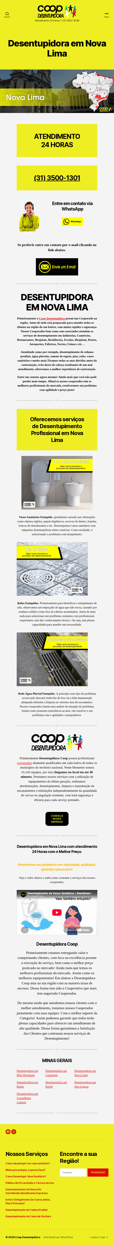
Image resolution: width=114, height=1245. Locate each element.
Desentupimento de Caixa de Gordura (28, 1216)
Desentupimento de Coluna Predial (26, 1209)
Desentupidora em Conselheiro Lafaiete (27, 1098)
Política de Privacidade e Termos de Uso (30, 1182)
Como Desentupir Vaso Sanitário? (26, 1176)
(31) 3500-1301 (57, 178)
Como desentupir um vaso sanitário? (28, 1163)
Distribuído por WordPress (58, 1237)
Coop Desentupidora (52, 318)
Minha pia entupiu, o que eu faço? (25, 1169)
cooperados (24, 763)
